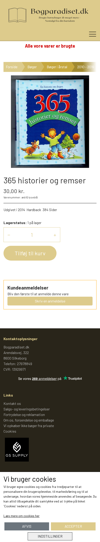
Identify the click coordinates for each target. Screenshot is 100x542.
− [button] (8, 234)
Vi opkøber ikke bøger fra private (28, 425)
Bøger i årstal (57, 67)
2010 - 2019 (85, 67)
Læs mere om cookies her (21, 516)
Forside (11, 67)
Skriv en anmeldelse (50, 301)
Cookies (9, 431)
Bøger (32, 67)
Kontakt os (12, 403)
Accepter (73, 526)
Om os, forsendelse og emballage (28, 420)
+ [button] (54, 234)
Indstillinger (50, 536)
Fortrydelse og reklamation (24, 414)
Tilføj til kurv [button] (30, 253)
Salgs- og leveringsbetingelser (26, 409)
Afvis (26, 526)
